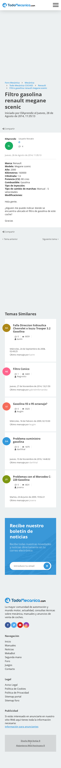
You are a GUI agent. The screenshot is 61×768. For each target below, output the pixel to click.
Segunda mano (13, 657)
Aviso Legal (11, 684)
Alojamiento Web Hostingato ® (30, 745)
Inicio (8, 641)
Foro (7, 661)
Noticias (9, 649)
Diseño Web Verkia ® (30, 741)
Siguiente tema (49, 239)
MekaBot (10, 653)
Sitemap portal (13, 696)
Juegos (8, 665)
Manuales (10, 645)
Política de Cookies (15, 688)
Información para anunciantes (21, 726)
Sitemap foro (12, 700)
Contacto (10, 669)
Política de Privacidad (17, 692)
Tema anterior (11, 239)
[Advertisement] (30, 45)
